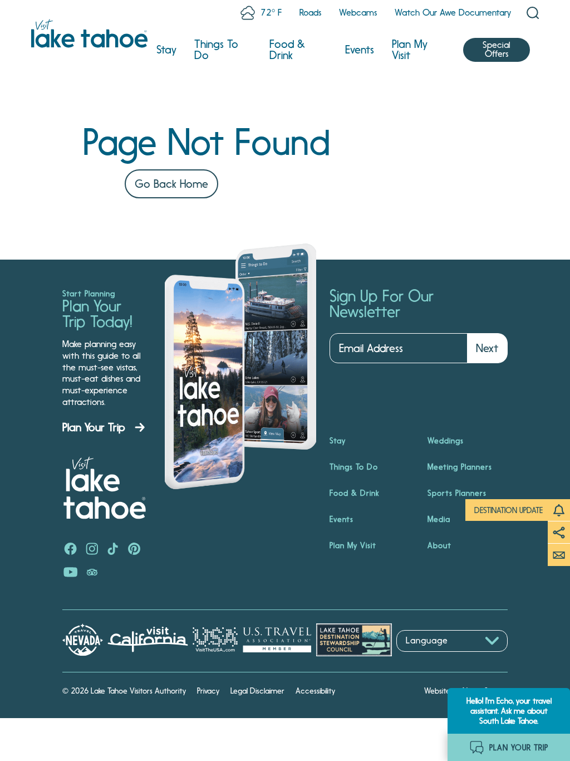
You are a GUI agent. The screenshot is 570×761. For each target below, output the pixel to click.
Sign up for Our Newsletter (382, 304)
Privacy (208, 690)
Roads (310, 12)
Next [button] (487, 348)
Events (359, 49)
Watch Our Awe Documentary (453, 12)
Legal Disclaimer (257, 690)
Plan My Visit (410, 49)
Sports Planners (457, 493)
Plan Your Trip (93, 427)
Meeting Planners (460, 466)
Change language (428, 657)
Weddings (446, 440)
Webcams (358, 12)
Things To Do (216, 49)
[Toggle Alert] (559, 510)
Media (439, 519)
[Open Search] (533, 13)
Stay (166, 49)
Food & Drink (287, 49)
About (439, 545)
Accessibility (315, 690)
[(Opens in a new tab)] (70, 549)
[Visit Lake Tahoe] (89, 33)
